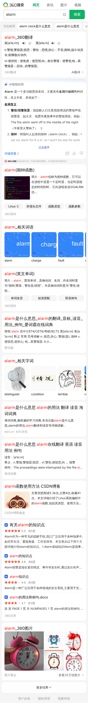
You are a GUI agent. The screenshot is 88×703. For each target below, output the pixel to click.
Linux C (13, 206)
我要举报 (64, 698)
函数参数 (75, 206)
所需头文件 (33, 206)
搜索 (77, 14)
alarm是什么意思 (68, 26)
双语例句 (71, 298)
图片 (63, 5)
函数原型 (54, 206)
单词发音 (17, 298)
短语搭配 (44, 298)
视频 (77, 5)
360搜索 (14, 5)
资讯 (50, 5)
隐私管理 (44, 698)
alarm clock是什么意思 (34, 26)
